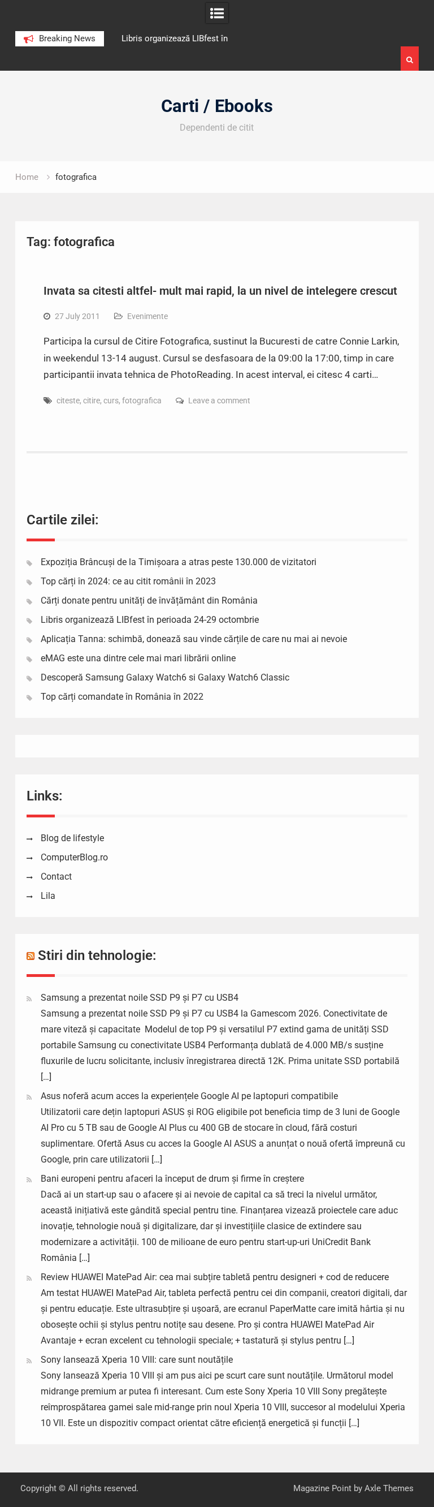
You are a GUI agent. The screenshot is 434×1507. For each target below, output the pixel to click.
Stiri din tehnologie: (97, 955)
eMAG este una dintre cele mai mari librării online (138, 658)
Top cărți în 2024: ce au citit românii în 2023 (128, 581)
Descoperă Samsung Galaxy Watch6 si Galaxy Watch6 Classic (165, 677)
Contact (56, 876)
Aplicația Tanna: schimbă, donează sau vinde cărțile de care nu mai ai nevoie (194, 639)
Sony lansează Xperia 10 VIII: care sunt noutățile (137, 1359)
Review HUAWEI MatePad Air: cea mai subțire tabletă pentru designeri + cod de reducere (215, 1277)
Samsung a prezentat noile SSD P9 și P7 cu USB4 (139, 997)
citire (91, 400)
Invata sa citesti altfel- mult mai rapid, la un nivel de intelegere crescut (220, 291)
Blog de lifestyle (72, 838)
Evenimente (147, 316)
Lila (48, 895)
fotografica (142, 400)
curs (111, 400)
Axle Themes (389, 1488)
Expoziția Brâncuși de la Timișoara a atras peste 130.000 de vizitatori (178, 562)
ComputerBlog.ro (74, 857)
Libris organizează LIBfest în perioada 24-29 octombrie (150, 619)
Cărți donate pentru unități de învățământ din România (149, 600)
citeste (68, 400)
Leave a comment (219, 400)
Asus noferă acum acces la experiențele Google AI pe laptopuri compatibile (189, 1096)
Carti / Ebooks (217, 106)
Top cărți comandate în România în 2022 (122, 696)
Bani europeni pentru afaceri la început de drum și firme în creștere (172, 1178)
